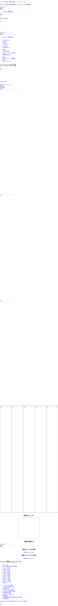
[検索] (1, 9)
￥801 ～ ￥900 (6, 579)
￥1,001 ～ (5, 582)
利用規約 (5, 595)
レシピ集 (5, 45)
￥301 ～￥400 (6, 572)
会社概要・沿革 (7, 592)
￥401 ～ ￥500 (6, 573)
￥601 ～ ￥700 (6, 576)
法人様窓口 (5, 598)
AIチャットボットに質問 (9, 52)
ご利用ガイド (6, 47)
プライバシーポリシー (8, 594)
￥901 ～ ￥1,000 (7, 581)
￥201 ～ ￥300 (6, 570)
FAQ (4, 49)
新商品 (4, 41)
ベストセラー (6, 40)
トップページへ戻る (8, 585)
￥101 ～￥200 (6, 569)
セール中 (5, 43)
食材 (4, 60)
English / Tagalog (4, 18)
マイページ (5, 564)
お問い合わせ (6, 51)
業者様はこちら (7, 54)
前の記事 (2, 86)
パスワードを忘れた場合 (9, 591)
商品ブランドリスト (29, 552)
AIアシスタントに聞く (8, 589)
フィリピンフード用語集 (9, 58)
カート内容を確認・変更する (10, 566)
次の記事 (2, 87)
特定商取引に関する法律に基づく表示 (12, 597)
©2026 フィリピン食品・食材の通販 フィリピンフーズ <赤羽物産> (13, 601)
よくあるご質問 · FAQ (8, 586)
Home (4, 57)
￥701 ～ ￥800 (6, 578)
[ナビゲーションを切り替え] (0, 16)
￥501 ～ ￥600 (6, 575)
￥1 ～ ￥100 (6, 567)
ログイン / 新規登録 (8, 11)
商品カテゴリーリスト (29, 558)
